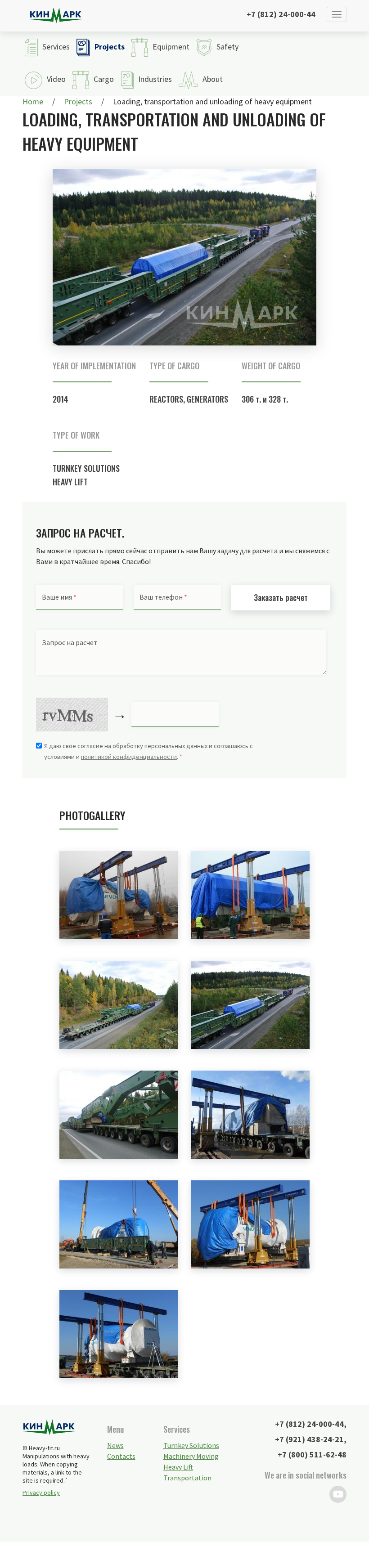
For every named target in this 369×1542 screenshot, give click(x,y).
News (115, 1445)
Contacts (121, 1456)
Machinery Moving (191, 1456)
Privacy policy (41, 1492)
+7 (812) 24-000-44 (281, 14)
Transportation (187, 1477)
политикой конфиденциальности (129, 757)
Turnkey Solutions (86, 468)
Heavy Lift (70, 482)
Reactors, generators (188, 399)
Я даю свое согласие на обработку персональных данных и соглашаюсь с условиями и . (148, 751)
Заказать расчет (281, 597)
